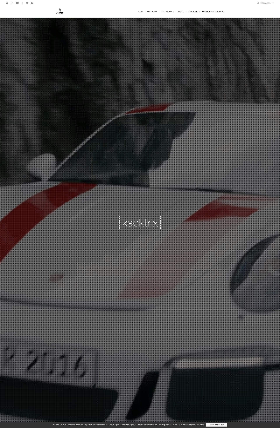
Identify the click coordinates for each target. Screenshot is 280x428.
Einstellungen (216, 425)
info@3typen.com (267, 3)
